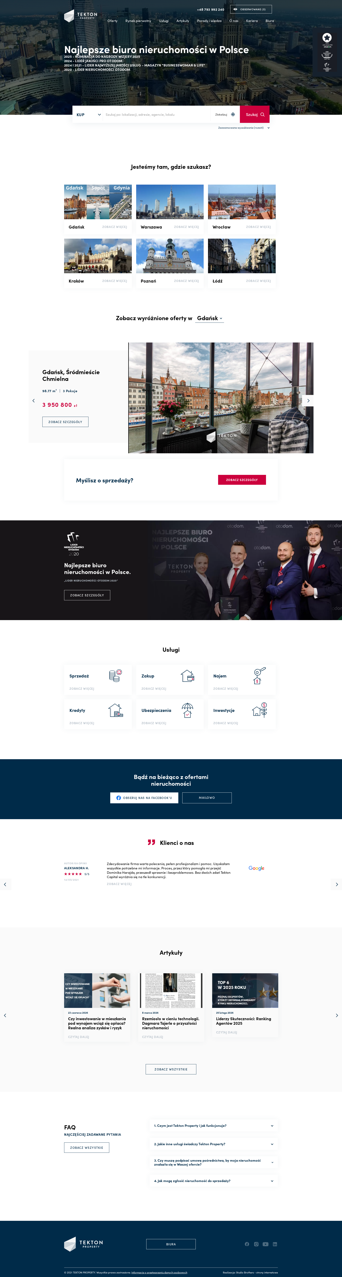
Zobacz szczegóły (242, 480)
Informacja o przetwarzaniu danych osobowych (159, 1272)
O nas (233, 20)
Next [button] (336, 1015)
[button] (138, 20)
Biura (270, 20)
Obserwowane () (253, 9)
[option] (97, 1007)
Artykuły (183, 20)
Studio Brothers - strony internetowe (257, 1272)
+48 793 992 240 (210, 9)
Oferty (112, 20)
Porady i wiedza (209, 20)
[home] (80, 15)
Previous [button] (5, 1015)
